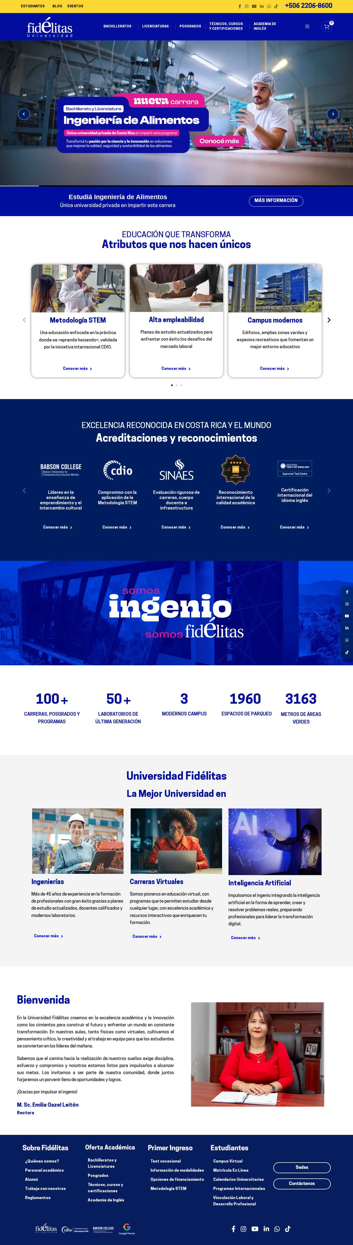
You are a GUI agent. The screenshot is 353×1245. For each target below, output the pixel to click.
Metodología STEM (168, 1189)
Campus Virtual (227, 1162)
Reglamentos (38, 1198)
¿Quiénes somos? (42, 1162)
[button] (24, 320)
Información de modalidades (177, 1171)
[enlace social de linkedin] (261, 6)
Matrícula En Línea (230, 1171)
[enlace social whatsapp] (269, 6)
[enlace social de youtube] (254, 6)
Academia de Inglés (106, 1200)
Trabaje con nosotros (45, 1189)
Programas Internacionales (239, 1189)
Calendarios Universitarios (238, 1180)
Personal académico (44, 1171)
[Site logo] (50, 27)
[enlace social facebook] (240, 6)
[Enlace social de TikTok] (276, 6)
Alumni (31, 1180)
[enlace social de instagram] (246, 6)
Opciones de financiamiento (177, 1180)
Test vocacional (166, 1162)
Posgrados (98, 1176)
